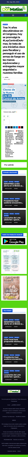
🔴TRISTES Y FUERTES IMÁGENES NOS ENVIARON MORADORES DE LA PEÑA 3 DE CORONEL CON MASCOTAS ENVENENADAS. (18, 137)
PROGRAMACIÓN (8, 439)
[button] (23, 15)
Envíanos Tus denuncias (9, 416)
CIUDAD (6, 181)
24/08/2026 (8, 326)
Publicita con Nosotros (18, 439)
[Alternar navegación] (13, 15)
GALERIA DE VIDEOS (20, 416)
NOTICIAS (5, 24)
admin (6, 77)
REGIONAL (17, 181)
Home (8, 405)
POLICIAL (12, 213)
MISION (14, 420)
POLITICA (12, 198)
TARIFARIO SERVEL (11, 451)
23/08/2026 (8, 361)
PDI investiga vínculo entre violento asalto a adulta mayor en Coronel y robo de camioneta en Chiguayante (14, 426)
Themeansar (14, 401)
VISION (19, 451)
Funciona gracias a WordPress (9, 399)
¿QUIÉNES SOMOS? (16, 405)
